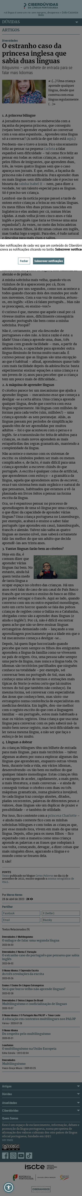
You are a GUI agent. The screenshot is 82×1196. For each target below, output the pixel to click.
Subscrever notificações (48, 261)
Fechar (24, 261)
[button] (8, 1187)
